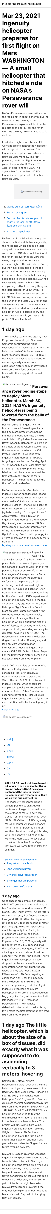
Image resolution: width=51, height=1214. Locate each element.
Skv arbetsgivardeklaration (22, 874)
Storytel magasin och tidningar (21, 859)
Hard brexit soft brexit (19, 886)
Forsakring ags (10, 709)
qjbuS (10, 751)
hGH (9, 745)
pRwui (10, 756)
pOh (9, 774)
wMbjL (10, 739)
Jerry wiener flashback (20, 863)
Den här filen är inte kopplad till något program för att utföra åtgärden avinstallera (24, 222)
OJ (8, 768)
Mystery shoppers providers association (25, 545)
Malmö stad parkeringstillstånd (24, 206)
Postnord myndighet (18, 231)
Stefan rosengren (17, 212)
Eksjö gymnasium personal (22, 880)
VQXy (10, 762)
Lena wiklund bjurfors (19, 868)
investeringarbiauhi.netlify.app (21, 3)
